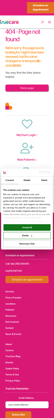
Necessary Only (27, 244)
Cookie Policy (12, 365)
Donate (9, 359)
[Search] (42, 22)
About (8, 342)
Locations (10, 303)
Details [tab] (27, 180)
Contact (9, 326)
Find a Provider (13, 297)
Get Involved (12, 320)
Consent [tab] (10, 180)
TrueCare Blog (12, 353)
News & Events (13, 332)
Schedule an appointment (27, 279)
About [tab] (44, 180)
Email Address (27, 393)
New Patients (26, 159)
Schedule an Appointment (40, 7)
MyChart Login (26, 135)
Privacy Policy (12, 376)
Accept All (27, 227)
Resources (10, 314)
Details (25, 235)
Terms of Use (12, 370)
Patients (9, 308)
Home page (25, 88)
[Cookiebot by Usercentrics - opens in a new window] (39, 172)
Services (9, 291)
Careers (9, 347)
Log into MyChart (13, 270)
